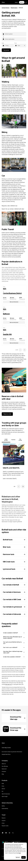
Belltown (6, 314)
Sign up (22, 2)
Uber (3, 2)
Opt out (18, 857)
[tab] (25, 439)
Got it (23, 857)
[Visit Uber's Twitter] (13, 833)
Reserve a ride (7, 414)
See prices (6, 50)
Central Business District (12, 293)
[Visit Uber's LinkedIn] (2, 833)
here (20, 853)
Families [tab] (13, 439)
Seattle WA (7, 334)
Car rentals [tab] (20, 440)
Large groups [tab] (6, 440)
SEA (4, 289)
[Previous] (19, 486)
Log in (16, 2)
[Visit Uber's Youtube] (6, 833)
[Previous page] (20, 350)
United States (5, 7)
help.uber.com (8, 684)
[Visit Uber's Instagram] (9, 833)
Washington (14, 7)
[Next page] (24, 350)
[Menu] (26, 2)
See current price (14, 301)
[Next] (23, 486)
